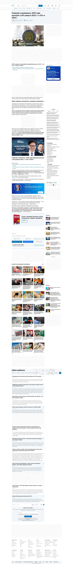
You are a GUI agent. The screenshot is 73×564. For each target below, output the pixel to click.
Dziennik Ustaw (30, 523)
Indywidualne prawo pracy (23, 513)
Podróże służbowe (47, 526)
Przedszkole (21, 523)
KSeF (58, 8)
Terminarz (50, 182)
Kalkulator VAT (38, 525)
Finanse (22, 344)
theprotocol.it (54, 528)
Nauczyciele (21, 525)
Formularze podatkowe (56, 527)
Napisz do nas (29, 227)
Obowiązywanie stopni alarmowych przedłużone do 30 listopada (52, 113)
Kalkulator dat (49, 154)
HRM (20, 518)
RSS (43, 533)
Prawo (34, 8)
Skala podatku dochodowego (48, 528)
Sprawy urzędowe (30, 516)
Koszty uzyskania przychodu (51, 174)
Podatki (13, 513)
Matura (21, 528)
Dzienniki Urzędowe (31, 525)
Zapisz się (28, 488)
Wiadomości (23, 10)
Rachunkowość (14, 514)
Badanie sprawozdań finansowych (52, 171)
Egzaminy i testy (22, 526)
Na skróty (54, 522)
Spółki (37, 514)
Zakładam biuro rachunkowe (48, 513)
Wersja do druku (17, 227)
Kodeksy (29, 528)
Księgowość (16, 8)
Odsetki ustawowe (47, 527)
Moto (44, 8)
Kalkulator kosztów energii (51, 148)
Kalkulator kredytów (50, 149)
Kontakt (47, 533)
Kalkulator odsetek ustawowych (51, 150)
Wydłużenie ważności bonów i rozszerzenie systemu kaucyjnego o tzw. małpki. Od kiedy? (53, 125)
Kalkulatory (50, 143)
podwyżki (13, 224)
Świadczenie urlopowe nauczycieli (52, 166)
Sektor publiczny (29, 8)
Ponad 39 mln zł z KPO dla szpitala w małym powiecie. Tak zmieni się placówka (53, 132)
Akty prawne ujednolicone (31, 527)
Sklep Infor (29, 518)
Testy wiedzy (21, 530)
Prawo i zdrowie (30, 519)
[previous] (32, 476)
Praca (29, 517)
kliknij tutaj (33, 492)
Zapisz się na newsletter (40, 227)
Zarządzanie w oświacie (23, 527)
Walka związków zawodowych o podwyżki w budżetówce (23, 67)
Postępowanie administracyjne (51, 157)
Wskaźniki (50, 164)
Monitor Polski (30, 524)
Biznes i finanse (38, 513)
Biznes (24, 8)
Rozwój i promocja (31, 344)
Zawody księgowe (14, 517)
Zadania (26, 344)
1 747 (41, 476)
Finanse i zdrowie (38, 518)
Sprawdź (24, 210)
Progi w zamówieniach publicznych (52, 170)
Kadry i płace (13, 527)
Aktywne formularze (52, 156)
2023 (21, 224)
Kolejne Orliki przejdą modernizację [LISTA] (53, 134)
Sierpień (55, 182)
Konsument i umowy (31, 515)
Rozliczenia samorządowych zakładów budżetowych (53, 176)
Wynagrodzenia (22, 514)
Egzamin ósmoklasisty (23, 529)
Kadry (20, 8)
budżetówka (18, 224)
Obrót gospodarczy (14, 515)
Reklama (51, 533)
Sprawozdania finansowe (48, 517)
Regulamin (36, 533)
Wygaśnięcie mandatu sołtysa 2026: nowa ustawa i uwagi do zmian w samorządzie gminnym (53, 115)
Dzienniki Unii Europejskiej (31, 526)
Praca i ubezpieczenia (39, 515)
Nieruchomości (49, 8)
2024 (24, 224)
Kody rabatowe (55, 525)
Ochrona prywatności (18, 533)
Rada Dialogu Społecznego (21, 184)
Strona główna (14, 10)
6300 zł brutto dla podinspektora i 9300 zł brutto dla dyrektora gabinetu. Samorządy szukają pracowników (53, 130)
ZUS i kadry (13, 516)
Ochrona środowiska (50, 161)
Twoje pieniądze (39, 8)
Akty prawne (30, 522)
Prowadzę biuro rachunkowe (48, 514)
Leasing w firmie (38, 517)
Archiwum (54, 524)
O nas (13, 533)
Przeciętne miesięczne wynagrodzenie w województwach (53, 169)
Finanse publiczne (49, 158)
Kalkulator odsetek (38, 526)
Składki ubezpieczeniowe (48, 525)
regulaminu (28, 486)
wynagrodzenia (32, 161)
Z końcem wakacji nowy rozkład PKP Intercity (52, 136)
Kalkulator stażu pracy (39, 527)
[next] (43, 476)
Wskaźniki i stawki (47, 522)
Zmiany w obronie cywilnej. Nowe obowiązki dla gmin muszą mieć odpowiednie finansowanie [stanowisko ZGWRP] (53, 127)
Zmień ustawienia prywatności (28, 533)
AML (45, 518)
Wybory (48, 162)
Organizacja (18, 344)
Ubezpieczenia (22, 515)
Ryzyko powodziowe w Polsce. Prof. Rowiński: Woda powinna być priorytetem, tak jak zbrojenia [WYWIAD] (53, 139)
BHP (20, 517)
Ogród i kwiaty (55, 517)
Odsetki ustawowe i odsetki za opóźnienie (53, 165)
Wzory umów (54, 526)
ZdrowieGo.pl (55, 523)
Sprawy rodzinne (30, 513)
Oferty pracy (54, 529)
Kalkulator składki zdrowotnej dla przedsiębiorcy (52, 145)
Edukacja (54, 8)
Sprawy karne (30, 514)
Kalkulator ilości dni (50, 153)
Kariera (40, 533)
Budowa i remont (55, 516)
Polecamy (48, 285)
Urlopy (21, 516)
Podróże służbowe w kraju (48, 523)
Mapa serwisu (56, 533)
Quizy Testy (48, 178)
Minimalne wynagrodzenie (48, 524)
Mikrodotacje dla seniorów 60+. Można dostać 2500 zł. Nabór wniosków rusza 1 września (53, 118)
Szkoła (21, 524)
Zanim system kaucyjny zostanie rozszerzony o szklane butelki (51, 120)
